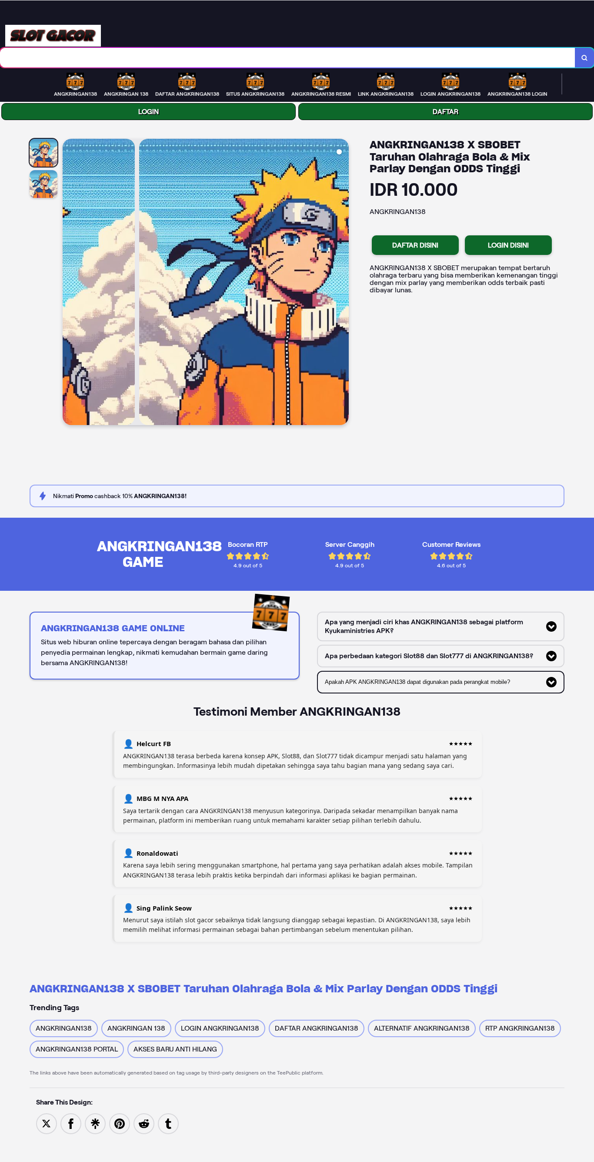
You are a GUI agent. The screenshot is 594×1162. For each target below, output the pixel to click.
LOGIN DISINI (508, 245)
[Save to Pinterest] (119, 1123)
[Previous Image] (70, 283)
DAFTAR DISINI (415, 245)
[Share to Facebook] (70, 1123)
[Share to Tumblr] (168, 1123)
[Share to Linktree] (95, 1123)
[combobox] (287, 57)
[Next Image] (342, 283)
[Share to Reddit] (143, 1123)
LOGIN (148, 111)
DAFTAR (445, 111)
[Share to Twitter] (46, 1123)
